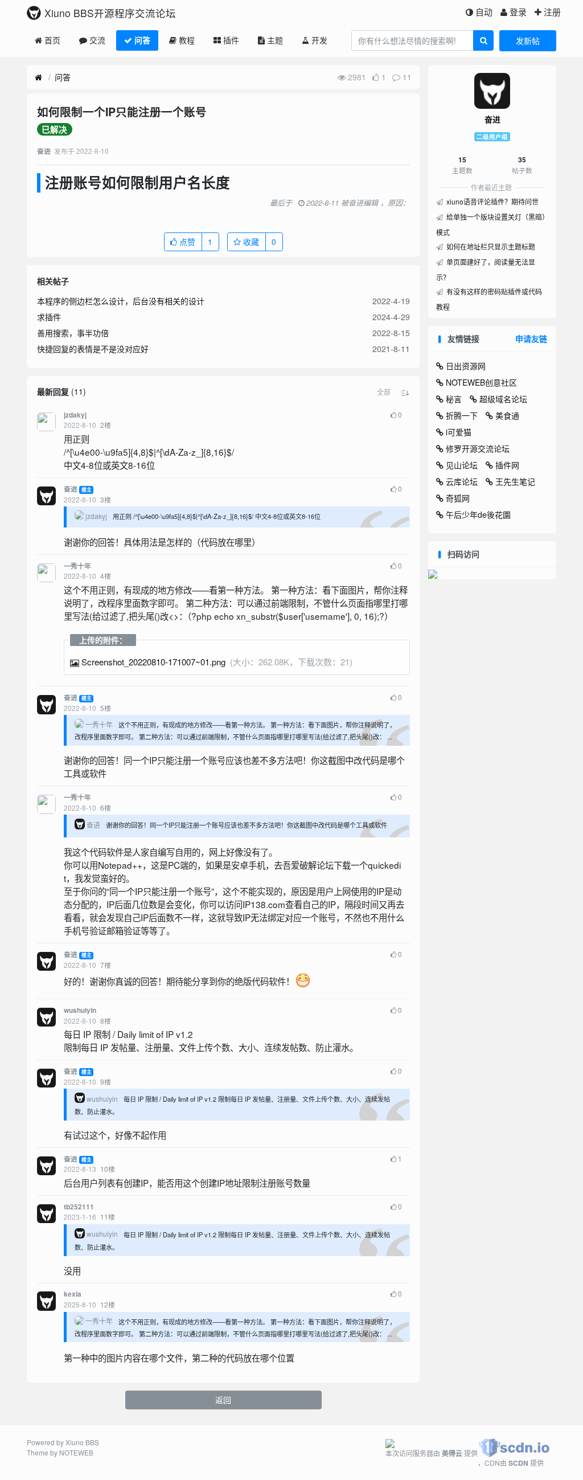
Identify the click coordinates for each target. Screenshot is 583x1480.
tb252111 (79, 1207)
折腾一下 (462, 415)
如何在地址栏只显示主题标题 (490, 246)
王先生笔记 (515, 481)
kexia (72, 1294)
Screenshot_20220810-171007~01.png (153, 662)
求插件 (49, 316)
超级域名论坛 (503, 398)
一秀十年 (77, 566)
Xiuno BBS (82, 1442)
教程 (187, 40)
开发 (319, 40)
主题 (275, 40)
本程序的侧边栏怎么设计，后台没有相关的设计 (120, 300)
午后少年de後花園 (478, 514)
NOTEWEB (76, 1452)
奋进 (70, 489)
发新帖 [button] (528, 40)
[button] (384, 392)
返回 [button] (223, 1399)
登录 (518, 12)
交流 (97, 40)
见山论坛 (462, 465)
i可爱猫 (458, 432)
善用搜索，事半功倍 (73, 332)
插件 (231, 40)
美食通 (507, 415)
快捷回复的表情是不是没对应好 (93, 348)
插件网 (507, 465)
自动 (483, 12)
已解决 (54, 129)
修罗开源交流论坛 (478, 448)
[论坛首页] (38, 77)
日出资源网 (466, 365)
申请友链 (531, 338)
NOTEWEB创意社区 (481, 382)
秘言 (454, 398)
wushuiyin (80, 1010)
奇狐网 (458, 498)
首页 (52, 40)
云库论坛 (462, 481)
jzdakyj (75, 415)
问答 (142, 40)
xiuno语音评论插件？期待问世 (492, 201)
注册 (552, 12)
